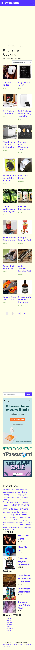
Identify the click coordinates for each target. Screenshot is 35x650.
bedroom (13, 492)
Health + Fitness (11, 512)
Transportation (25, 525)
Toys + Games (15, 525)
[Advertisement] (17, 24)
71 (22, 314)
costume (11, 500)
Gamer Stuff (8, 505)
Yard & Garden (27, 527)
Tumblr (8, 630)
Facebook (9, 628)
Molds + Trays (6, 520)
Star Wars (19, 522)
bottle (10, 495)
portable (9, 522)
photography (23, 520)
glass (4, 512)
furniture (6, 502)
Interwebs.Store (10, 2)
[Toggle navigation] (31, 3)
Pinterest (9, 624)
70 (19, 314)
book (20, 492)
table (25, 522)
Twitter (8, 626)
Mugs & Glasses (15, 520)
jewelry (16, 515)
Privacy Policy (7, 644)
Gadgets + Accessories (21, 502)
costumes (16, 500)
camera (14, 495)
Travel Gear (7, 527)
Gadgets (12, 502)
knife (11, 517)
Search (28, 394)
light (14, 517)
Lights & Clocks (23, 517)
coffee (19, 497)
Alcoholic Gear (9, 489)
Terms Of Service (18, 644)
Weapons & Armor (17, 527)
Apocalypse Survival (21, 489)
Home (5, 46)
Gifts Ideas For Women (19, 509)
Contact (9, 618)
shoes (13, 522)
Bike (18, 492)
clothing (14, 497)
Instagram (9, 622)
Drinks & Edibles (24, 500)
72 (25, 314)
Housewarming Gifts (8, 515)
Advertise (9, 620)
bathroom (7, 492)
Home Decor (21, 512)
